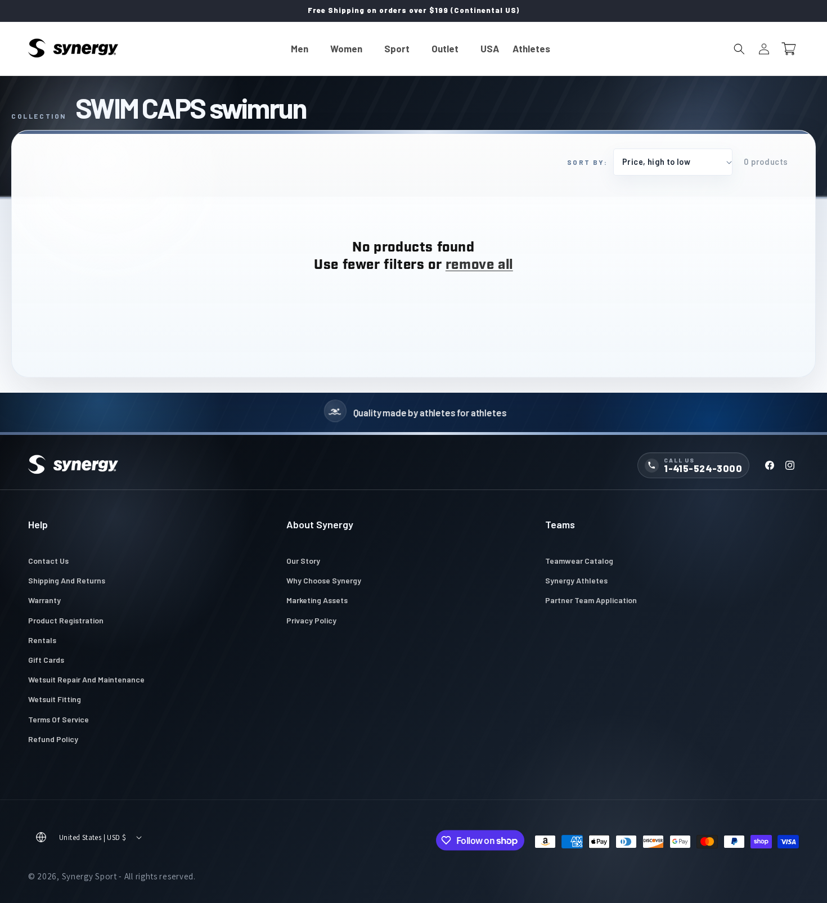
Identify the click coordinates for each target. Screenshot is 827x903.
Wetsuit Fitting (54, 699)
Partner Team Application (591, 600)
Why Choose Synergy (323, 580)
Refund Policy (53, 739)
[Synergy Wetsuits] (73, 465)
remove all (479, 265)
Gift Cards (46, 659)
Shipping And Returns (66, 580)
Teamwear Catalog (579, 560)
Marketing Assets (317, 600)
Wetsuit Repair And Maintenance (86, 679)
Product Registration (66, 620)
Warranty (44, 600)
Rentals (42, 640)
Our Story (303, 560)
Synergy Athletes (576, 580)
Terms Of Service (58, 719)
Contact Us (48, 560)
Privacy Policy (311, 620)
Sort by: (587, 162)
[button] (303, 49)
